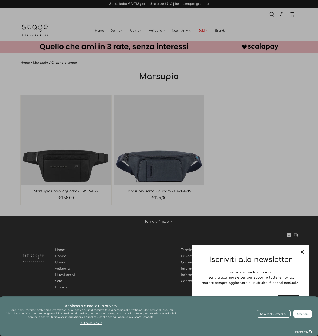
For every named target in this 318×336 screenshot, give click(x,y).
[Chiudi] (302, 252)
